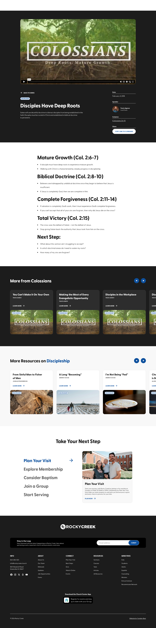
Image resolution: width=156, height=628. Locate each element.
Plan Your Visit (70, 560)
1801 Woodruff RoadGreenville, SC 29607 (17, 568)
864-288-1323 (14, 560)
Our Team (41, 563)
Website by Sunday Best (137, 618)
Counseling (125, 574)
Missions (124, 577)
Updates (41, 570)
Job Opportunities (44, 574)
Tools (95, 567)
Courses (96, 563)
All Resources (98, 574)
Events (68, 574)
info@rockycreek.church (18, 563)
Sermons (96, 560)
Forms (40, 577)
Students (125, 563)
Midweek (41, 567)
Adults (124, 567)
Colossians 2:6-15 (119, 120)
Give (67, 567)
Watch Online (70, 570)
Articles (96, 570)
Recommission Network (129, 584)
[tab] (49, 460)
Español (124, 570)
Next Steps (69, 563)
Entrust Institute (127, 581)
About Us (41, 560)
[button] (136, 280)
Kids (123, 560)
